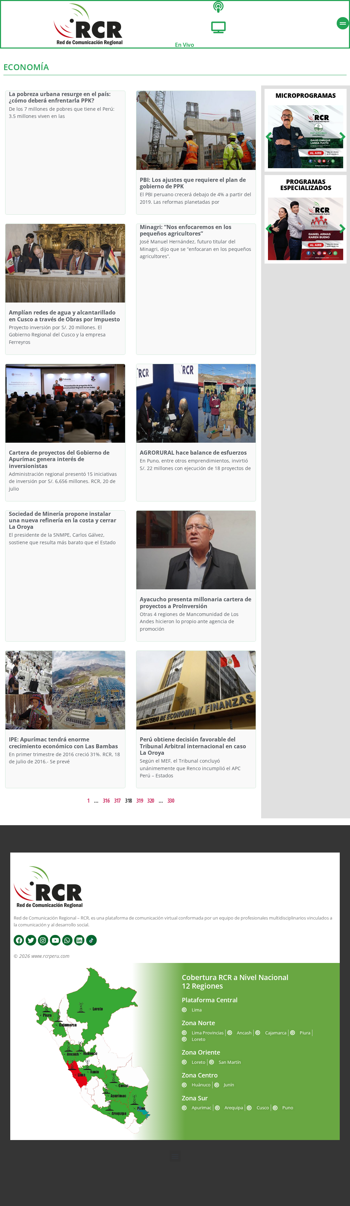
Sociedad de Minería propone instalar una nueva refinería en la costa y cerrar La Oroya (62, 520)
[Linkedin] (79, 940)
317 (117, 800)
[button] (268, 137)
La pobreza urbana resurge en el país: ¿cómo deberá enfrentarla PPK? (60, 97)
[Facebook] (19, 940)
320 (150, 800)
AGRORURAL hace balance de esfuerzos (193, 452)
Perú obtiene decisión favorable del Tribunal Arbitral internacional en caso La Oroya (193, 746)
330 (170, 800)
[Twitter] (31, 940)
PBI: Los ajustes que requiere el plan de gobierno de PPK (193, 183)
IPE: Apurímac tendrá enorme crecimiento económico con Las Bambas (63, 743)
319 (139, 800)
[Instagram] (43, 940)
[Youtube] (55, 940)
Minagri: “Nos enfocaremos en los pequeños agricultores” (185, 230)
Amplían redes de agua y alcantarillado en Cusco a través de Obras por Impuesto (64, 316)
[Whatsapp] (67, 940)
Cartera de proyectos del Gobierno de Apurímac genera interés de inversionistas (59, 459)
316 (106, 800)
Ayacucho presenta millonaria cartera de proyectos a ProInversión (195, 602)
